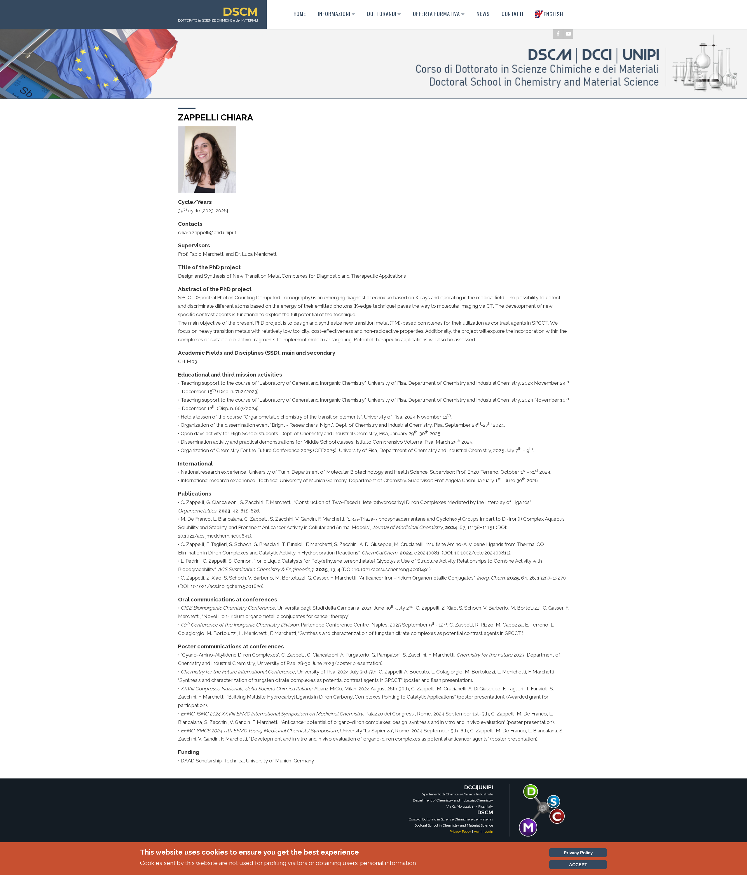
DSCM (240, 11)
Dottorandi (382, 13)
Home (300, 13)
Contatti (513, 13)
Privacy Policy (460, 832)
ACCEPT (578, 864)
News (483, 13)
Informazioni (334, 13)
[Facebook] (558, 34)
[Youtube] (568, 34)
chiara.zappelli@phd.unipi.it (207, 232)
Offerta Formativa (436, 13)
